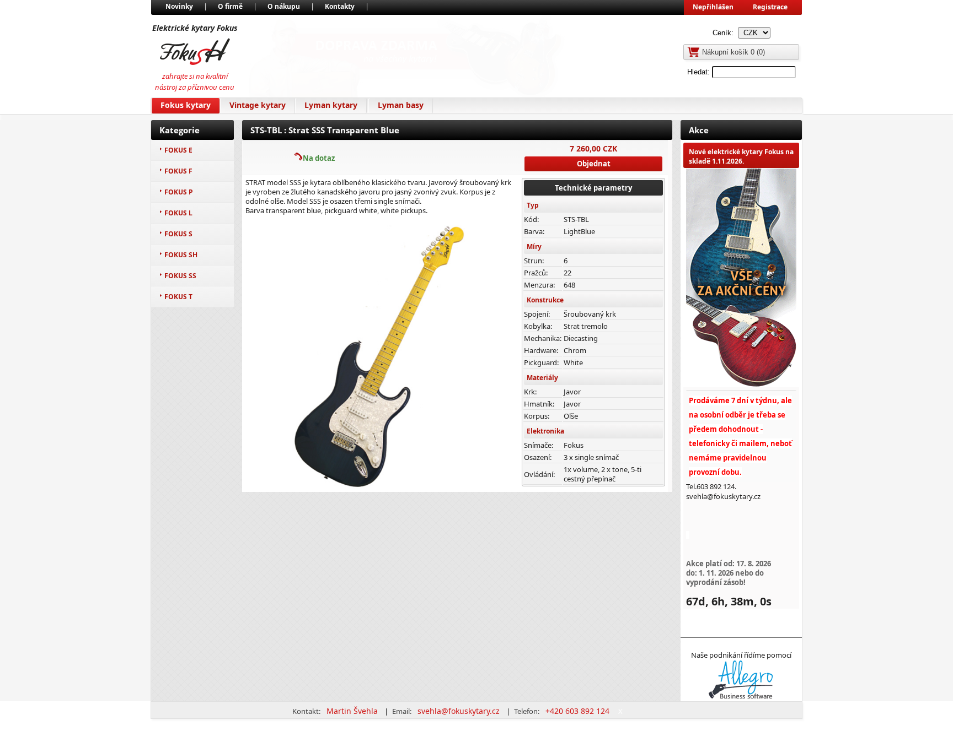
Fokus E (178, 150)
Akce (699, 130)
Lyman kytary (330, 105)
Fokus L (178, 213)
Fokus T (178, 296)
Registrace (770, 7)
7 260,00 (585, 148)
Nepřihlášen (713, 7)
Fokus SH (180, 254)
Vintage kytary (257, 105)
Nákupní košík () (733, 52)
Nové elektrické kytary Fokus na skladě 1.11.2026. (741, 156)
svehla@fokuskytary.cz (459, 711)
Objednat (594, 164)
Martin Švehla (353, 711)
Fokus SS (180, 275)
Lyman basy (401, 105)
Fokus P (178, 192)
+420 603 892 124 (578, 711)
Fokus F (178, 171)
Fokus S (178, 234)
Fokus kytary (185, 105)
